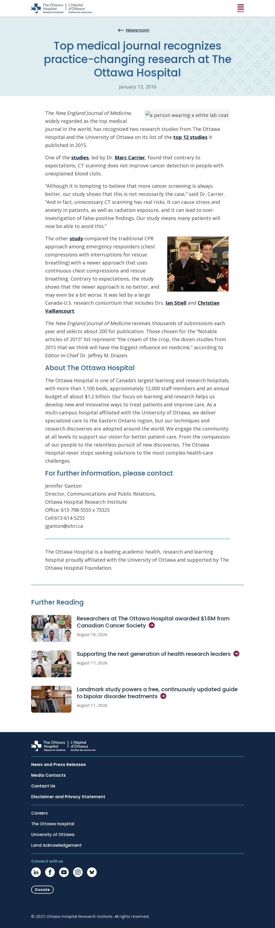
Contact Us (43, 786)
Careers (39, 813)
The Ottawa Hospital (52, 824)
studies (80, 157)
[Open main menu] (241, 8)
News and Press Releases (58, 764)
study (76, 238)
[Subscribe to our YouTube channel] (64, 872)
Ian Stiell (175, 303)
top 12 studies (190, 137)
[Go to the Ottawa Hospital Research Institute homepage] (61, 8)
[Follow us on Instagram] (78, 872)
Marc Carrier (130, 157)
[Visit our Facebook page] (50, 872)
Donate (42, 889)
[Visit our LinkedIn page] (36, 872)
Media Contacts (48, 775)
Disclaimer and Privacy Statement (68, 797)
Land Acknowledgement (56, 845)
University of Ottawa (52, 834)
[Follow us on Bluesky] (92, 872)
